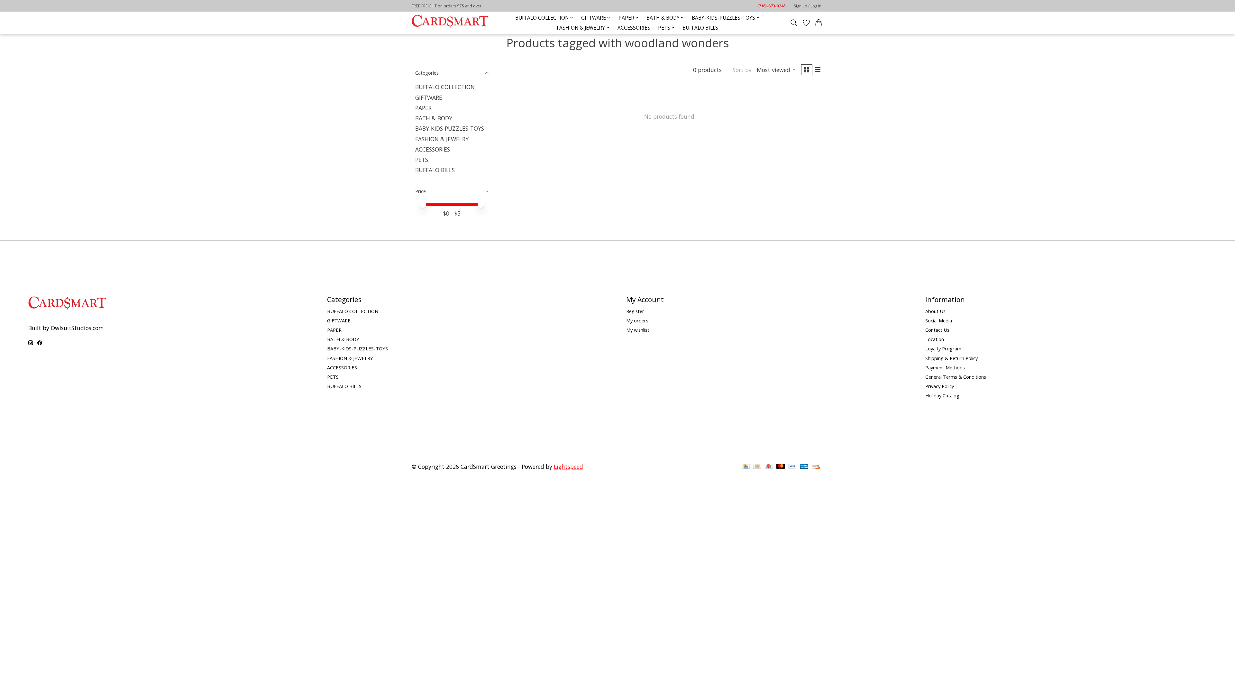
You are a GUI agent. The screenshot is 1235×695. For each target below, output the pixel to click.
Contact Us (937, 330)
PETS (421, 159)
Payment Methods (945, 367)
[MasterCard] (780, 466)
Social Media (938, 320)
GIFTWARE (428, 97)
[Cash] (757, 466)
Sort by (742, 70)
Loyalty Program (943, 348)
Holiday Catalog (942, 395)
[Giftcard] (769, 466)
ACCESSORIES (634, 27)
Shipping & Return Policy (951, 358)
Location (934, 339)
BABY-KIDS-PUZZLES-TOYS (449, 128)
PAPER (423, 108)
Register (635, 311)
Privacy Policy (939, 386)
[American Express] (804, 466)
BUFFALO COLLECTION (445, 87)
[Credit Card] (746, 466)
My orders (637, 320)
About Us (935, 311)
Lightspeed (568, 466)
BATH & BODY (433, 118)
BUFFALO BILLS (700, 27)
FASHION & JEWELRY (442, 139)
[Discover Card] (816, 466)
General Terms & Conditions (955, 377)
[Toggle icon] (794, 23)
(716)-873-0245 (771, 6)
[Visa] (792, 466)
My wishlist (637, 330)
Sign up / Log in (807, 6)
